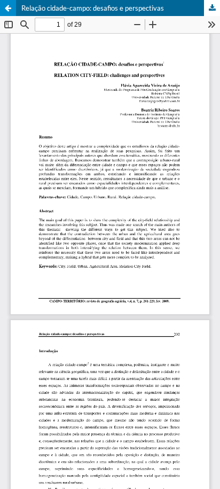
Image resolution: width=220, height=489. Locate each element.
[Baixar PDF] (212, 8)
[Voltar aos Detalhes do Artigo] (8, 8)
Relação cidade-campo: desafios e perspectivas (92, 8)
